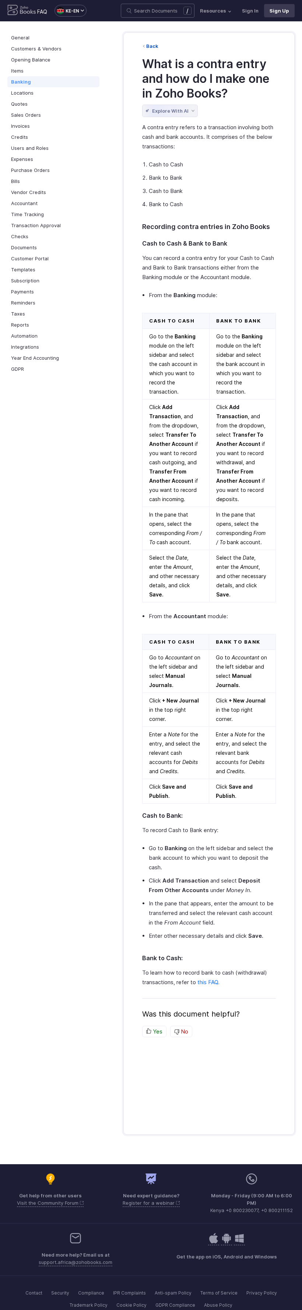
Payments (22, 292)
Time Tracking (27, 214)
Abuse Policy (218, 1305)
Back (152, 46)
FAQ (42, 11)
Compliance (91, 1293)
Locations (22, 93)
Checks (19, 236)
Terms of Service (219, 1293)
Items (17, 71)
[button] (67, 11)
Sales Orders (26, 115)
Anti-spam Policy (173, 1293)
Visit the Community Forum (48, 1203)
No (183, 1031)
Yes (156, 1031)
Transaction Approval (36, 225)
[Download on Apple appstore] (226, 1242)
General (20, 38)
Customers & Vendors (36, 49)
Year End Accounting (35, 358)
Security (60, 1293)
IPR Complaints (129, 1293)
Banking (21, 82)
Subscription (25, 281)
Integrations (25, 347)
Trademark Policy (89, 1305)
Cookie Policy (131, 1305)
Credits (19, 137)
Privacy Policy (261, 1293)
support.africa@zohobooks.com (75, 1262)
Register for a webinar (149, 1203)
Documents (24, 247)
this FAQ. (208, 982)
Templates (23, 269)
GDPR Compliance (175, 1305)
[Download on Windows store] (239, 1242)
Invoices (20, 126)
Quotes (19, 104)
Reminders (23, 303)
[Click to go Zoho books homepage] (21, 11)
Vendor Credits (28, 192)
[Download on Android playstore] (213, 1242)
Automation (24, 336)
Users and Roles (30, 148)
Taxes (18, 314)
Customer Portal (30, 258)
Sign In (250, 11)
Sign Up (279, 11)
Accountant (24, 203)
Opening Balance (30, 60)
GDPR (17, 369)
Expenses (22, 159)
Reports (20, 325)
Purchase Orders (30, 170)
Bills (15, 181)
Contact (33, 1293)
